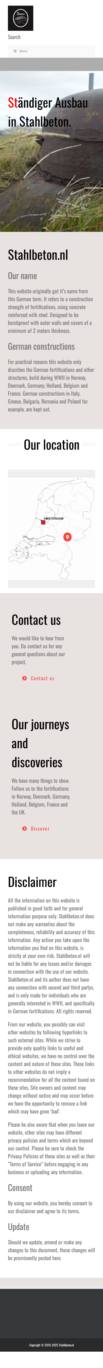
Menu (23, 51)
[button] (67, 536)
